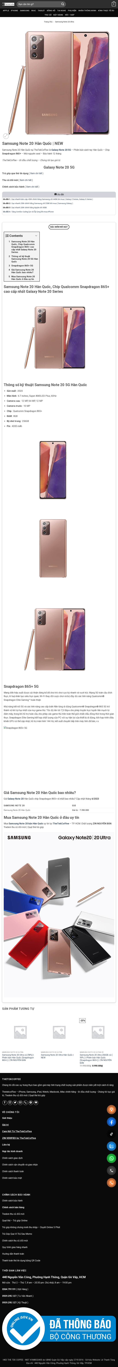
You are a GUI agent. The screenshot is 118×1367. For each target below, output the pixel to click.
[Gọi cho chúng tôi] (25, 1102)
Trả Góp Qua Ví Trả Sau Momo (17, 1234)
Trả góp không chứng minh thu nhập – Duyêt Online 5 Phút (31, 1227)
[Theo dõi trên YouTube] (36, 1102)
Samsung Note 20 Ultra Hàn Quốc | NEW (57, 1056)
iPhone (14, 10)
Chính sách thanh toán (13, 1171)
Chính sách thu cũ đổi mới (15, 1240)
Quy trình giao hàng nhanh (14, 1247)
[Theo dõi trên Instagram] (10, 1102)
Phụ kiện (72, 10)
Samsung (24, 10)
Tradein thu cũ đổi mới (13, 1214)
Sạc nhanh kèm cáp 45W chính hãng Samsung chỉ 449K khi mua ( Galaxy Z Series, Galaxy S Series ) (52, 199)
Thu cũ (48, 15)
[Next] (116, 1043)
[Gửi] (63, 4)
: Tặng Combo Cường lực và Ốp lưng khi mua (25, 212)
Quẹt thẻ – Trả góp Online (14, 1220)
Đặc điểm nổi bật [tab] (59, 227)
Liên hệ (6, 1144)
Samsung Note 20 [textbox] (14, 805)
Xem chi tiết (36, 173)
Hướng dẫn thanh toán (13, 1253)
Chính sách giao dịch (12, 1158)
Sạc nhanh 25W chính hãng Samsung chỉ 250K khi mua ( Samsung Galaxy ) (42, 203)
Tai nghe (61, 10)
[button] (114, 4)
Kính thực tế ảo (106, 10)
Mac (33, 10)
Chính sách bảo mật (12, 1178)
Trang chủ (48, 22)
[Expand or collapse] (36, 235)
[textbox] (92, 810)
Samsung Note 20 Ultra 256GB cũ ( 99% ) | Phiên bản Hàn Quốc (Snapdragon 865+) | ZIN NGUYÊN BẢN (96, 1059)
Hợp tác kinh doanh (12, 1151)
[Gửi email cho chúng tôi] (20, 1102)
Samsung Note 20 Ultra (64, 22)
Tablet (41, 10)
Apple (6, 10)
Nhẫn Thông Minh (87, 10)
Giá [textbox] (74, 805)
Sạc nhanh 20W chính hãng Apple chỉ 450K (29, 207)
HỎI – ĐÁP (69, 15)
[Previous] (2, 1043)
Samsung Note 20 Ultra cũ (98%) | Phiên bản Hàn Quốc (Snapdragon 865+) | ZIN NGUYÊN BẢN (18, 1057)
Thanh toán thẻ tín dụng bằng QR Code (21, 1260)
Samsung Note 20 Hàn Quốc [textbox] (17, 810)
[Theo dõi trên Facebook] (4, 1102)
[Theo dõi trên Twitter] (15, 1102)
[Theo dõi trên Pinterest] (30, 1102)
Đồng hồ (51, 10)
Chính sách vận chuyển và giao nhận (20, 1164)
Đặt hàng (58, 15)
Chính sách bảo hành (12, 1200)
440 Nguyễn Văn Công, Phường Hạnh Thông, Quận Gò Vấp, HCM (44, 1277)
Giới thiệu (7, 1118)
